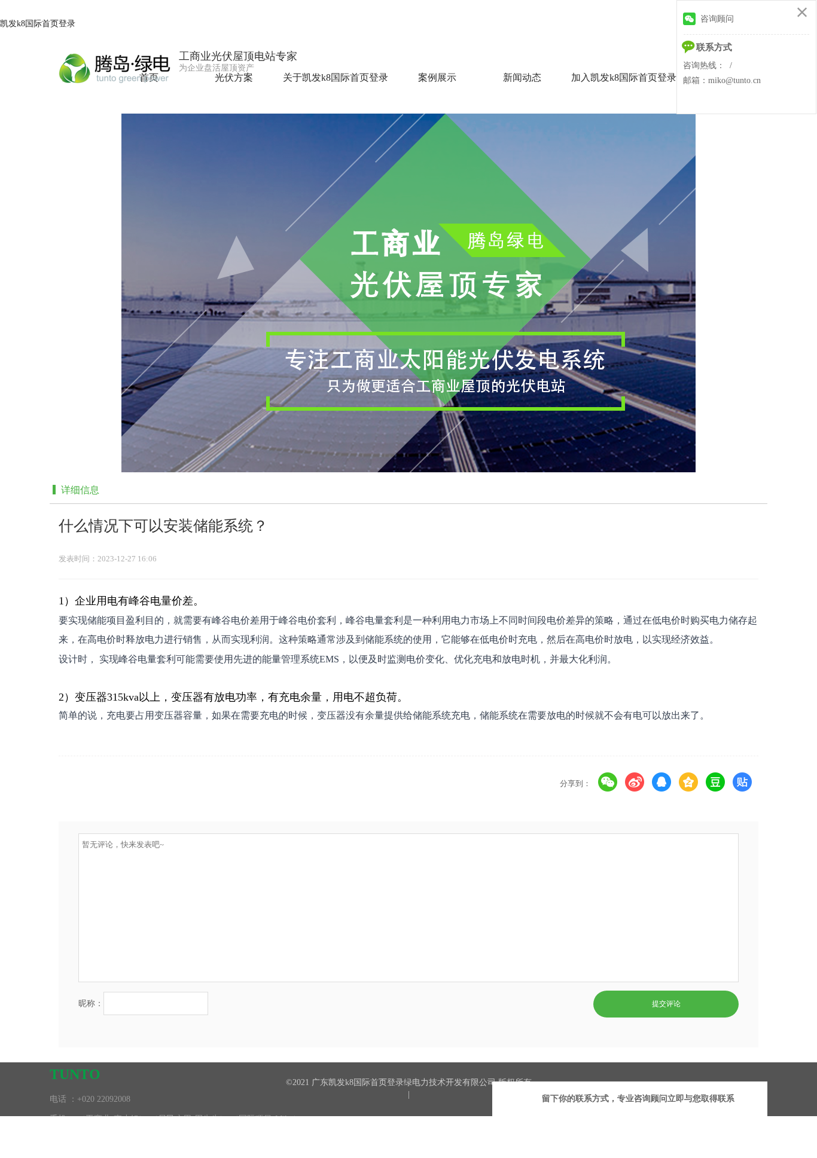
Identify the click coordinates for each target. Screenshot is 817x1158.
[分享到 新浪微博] (635, 782)
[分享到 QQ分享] (662, 782)
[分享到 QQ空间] (689, 782)
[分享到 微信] (608, 782)
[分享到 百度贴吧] (742, 782)
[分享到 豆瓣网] (715, 782)
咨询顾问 (717, 18)
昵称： (90, 1003)
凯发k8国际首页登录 (37, 23)
